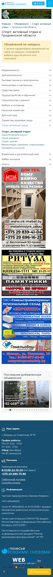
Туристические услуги (14, 135)
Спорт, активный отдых (15, 125)
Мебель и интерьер (13, 105)
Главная (6, 24)
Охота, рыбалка (10, 138)
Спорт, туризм (10, 141)
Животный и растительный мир (20, 154)
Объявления (21, 24)
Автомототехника (11, 75)
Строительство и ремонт (16, 100)
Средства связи (11, 90)
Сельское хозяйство (13, 110)
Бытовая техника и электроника (20, 80)
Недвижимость (10, 70)
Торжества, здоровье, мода (17, 120)
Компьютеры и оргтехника (17, 85)
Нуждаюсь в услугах (13, 148)
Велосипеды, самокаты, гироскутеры (23, 144)
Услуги (6, 164)
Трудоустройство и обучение (18, 95)
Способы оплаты (11, 482)
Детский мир (9, 115)
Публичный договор (13, 479)
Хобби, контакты (11, 159)
